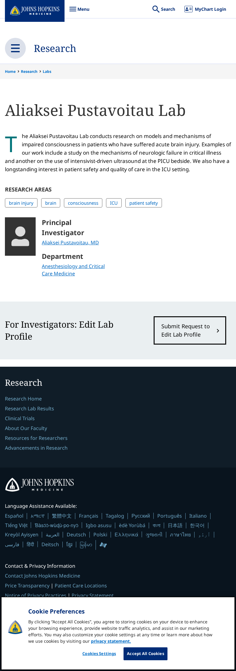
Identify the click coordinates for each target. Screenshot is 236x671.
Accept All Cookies (145, 653)
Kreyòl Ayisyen (21, 534)
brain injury (21, 203)
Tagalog (115, 515)
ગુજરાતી (154, 534)
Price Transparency (27, 585)
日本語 (175, 525)
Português (169, 515)
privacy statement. (111, 641)
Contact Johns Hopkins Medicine (42, 575)
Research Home (23, 398)
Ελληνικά (126, 534)
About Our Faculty (26, 428)
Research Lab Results (29, 408)
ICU (114, 203)
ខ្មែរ (69, 544)
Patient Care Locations (81, 585)
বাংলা (156, 525)
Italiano (198, 515)
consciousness (83, 203)
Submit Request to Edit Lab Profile (185, 330)
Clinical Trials (20, 418)
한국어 (197, 525)
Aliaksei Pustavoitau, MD (70, 242)
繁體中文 (62, 515)
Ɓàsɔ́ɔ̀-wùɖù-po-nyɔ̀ (56, 525)
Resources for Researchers (36, 438)
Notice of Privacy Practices (35, 595)
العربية (52, 534)
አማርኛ (38, 515)
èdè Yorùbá (132, 525)
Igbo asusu (99, 525)
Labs (47, 71)
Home (10, 71)
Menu (79, 12)
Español (14, 515)
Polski (100, 534)
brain (50, 203)
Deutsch (76, 534)
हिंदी (30, 544)
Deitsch (50, 544)
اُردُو (204, 534)
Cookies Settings (99, 653)
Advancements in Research (36, 447)
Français (88, 515)
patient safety (143, 203)
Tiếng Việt (16, 525)
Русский (141, 515)
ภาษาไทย (180, 534)
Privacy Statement (93, 595)
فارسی (12, 544)
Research (55, 48)
